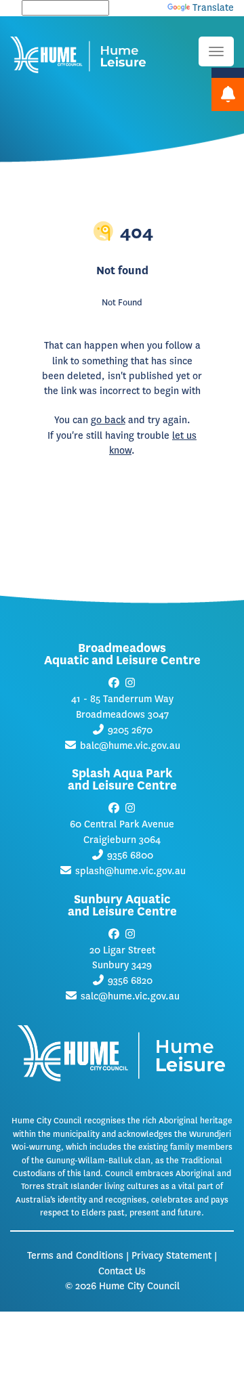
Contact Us (122, 1271)
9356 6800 (130, 855)
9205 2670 (130, 730)
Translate (213, 7)
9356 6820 (130, 980)
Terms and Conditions (75, 1255)
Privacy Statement (171, 1255)
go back (108, 420)
